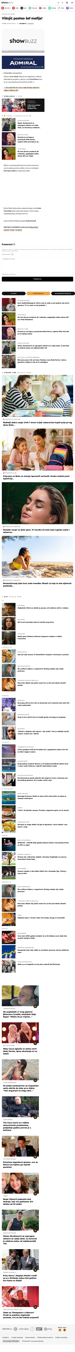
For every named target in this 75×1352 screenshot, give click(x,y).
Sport (25, 8)
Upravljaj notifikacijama (12, 1341)
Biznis (62, 8)
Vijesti (17, 8)
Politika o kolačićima (61, 1337)
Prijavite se (38, 279)
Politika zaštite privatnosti (45, 1337)
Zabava (71, 8)
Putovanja (34, 8)
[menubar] (67, 2)
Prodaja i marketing (17, 1337)
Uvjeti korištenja (30, 1337)
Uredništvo (5, 1337)
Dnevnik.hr (7, 8)
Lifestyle (44, 8)
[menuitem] (67, 2)
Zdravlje (54, 8)
